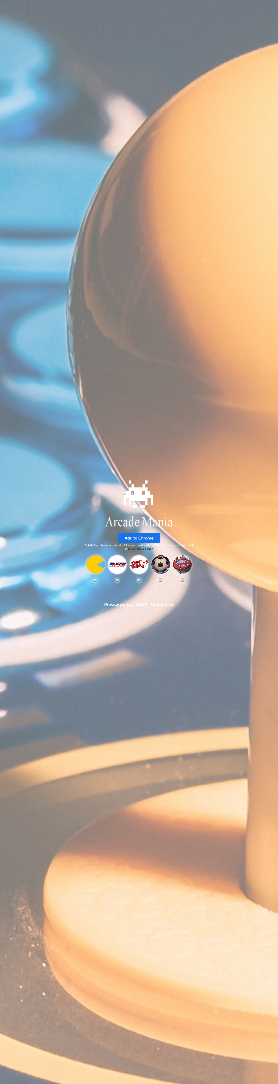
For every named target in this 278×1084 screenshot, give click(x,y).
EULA (150, 549)
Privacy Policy (136, 549)
